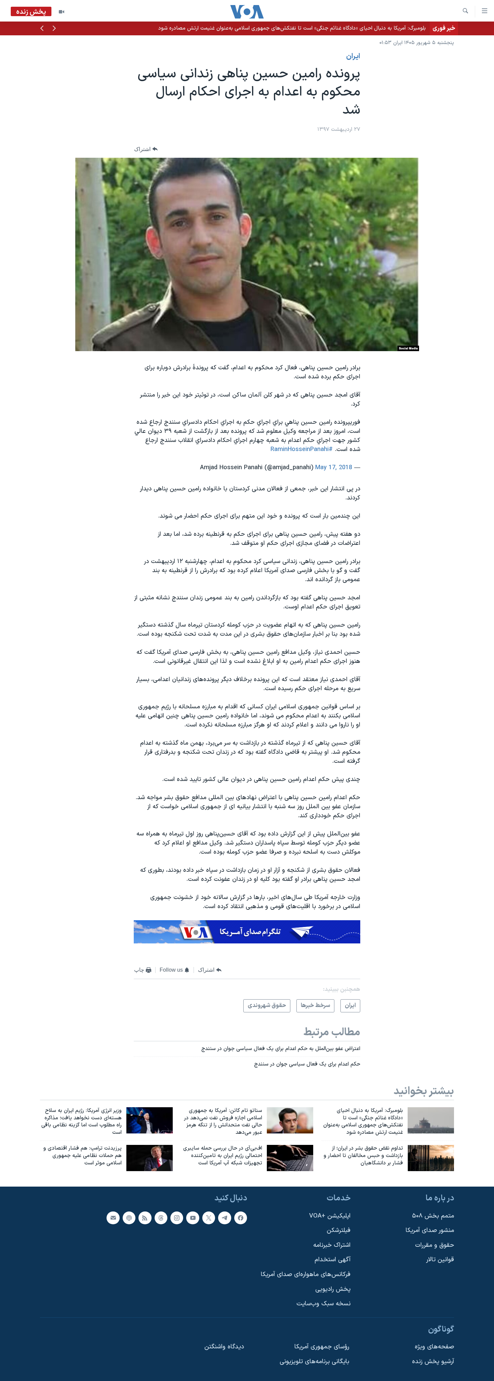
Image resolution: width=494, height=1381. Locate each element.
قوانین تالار (440, 1259)
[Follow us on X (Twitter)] (208, 1217)
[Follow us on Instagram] (176, 1217)
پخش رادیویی (333, 1289)
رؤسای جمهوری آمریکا (321, 1346)
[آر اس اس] (144, 1217)
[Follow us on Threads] (161, 1217)
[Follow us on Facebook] (240, 1217)
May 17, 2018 (333, 467)
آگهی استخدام (333, 1259)
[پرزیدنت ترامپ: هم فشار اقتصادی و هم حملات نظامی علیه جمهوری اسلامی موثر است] (149, 1158)
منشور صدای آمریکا (430, 1230)
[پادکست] (129, 1217)
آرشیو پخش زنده (433, 1361)
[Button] (146, 149)
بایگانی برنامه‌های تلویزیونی (314, 1361)
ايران (353, 56)
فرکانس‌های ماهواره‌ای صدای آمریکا (306, 1274)
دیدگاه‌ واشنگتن (224, 1346)
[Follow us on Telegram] (224, 1217)
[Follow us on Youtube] (192, 1217)
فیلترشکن (339, 1230)
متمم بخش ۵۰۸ (433, 1215)
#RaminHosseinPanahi (302, 449)
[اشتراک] (113, 1217)
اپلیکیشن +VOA (330, 1215)
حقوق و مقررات (434, 1245)
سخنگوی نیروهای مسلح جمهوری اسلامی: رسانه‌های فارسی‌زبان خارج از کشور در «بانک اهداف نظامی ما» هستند (304, 28)
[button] (54, 29)
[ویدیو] (61, 12)
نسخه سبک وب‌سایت (323, 1303)
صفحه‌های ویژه (434, 1346)
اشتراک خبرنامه (332, 1245)
